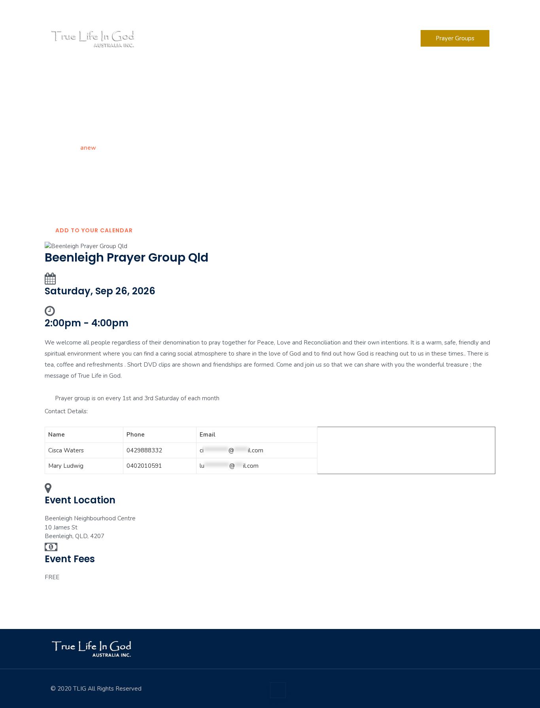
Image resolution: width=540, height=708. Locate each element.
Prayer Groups (455, 38)
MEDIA (261, 38)
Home (59, 148)
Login (481, 11)
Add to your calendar (94, 230)
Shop (378, 38)
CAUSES (343, 38)
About (221, 38)
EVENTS (301, 38)
